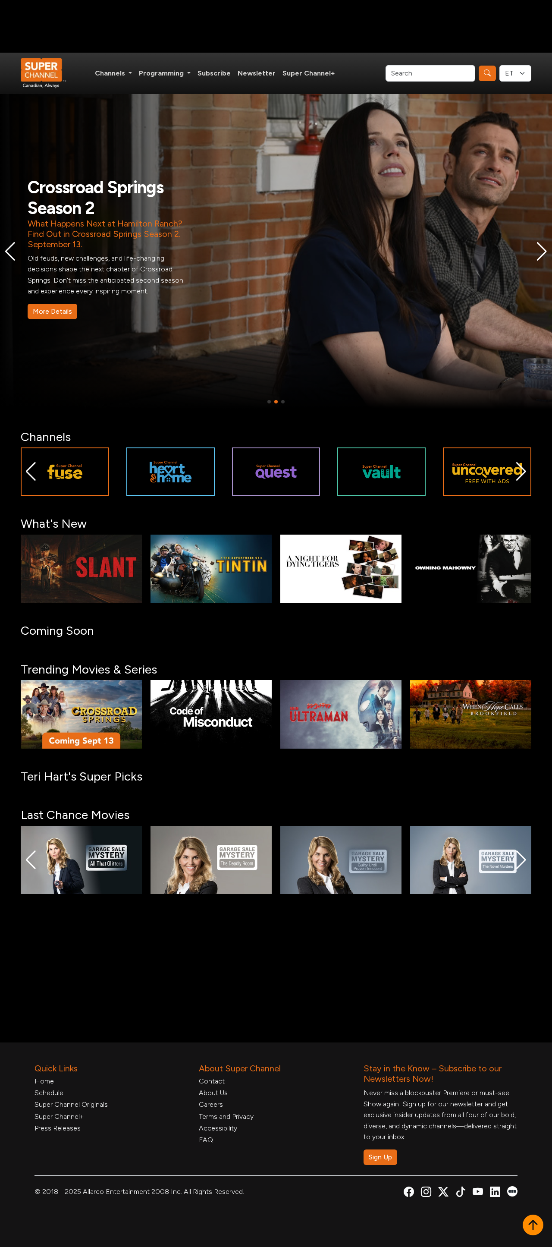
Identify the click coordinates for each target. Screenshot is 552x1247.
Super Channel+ (308, 73)
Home (44, 1081)
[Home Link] (49, 73)
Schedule (48, 1093)
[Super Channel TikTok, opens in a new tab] (460, 1193)
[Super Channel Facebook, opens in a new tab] (409, 1193)
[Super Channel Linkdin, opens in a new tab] (495, 1193)
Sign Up (380, 1157)
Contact (212, 1081)
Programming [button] (162, 73)
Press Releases (57, 1128)
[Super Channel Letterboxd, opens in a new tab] (512, 1191)
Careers (211, 1104)
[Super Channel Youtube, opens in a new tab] (478, 1193)
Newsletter (257, 73)
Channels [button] (111, 73)
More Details (52, 298)
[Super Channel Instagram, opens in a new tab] (426, 1193)
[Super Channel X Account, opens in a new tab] (443, 1193)
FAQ (206, 1140)
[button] (10, 251)
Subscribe (214, 73)
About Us (213, 1093)
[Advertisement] (276, 26)
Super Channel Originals (71, 1104)
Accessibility (218, 1128)
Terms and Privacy (226, 1116)
